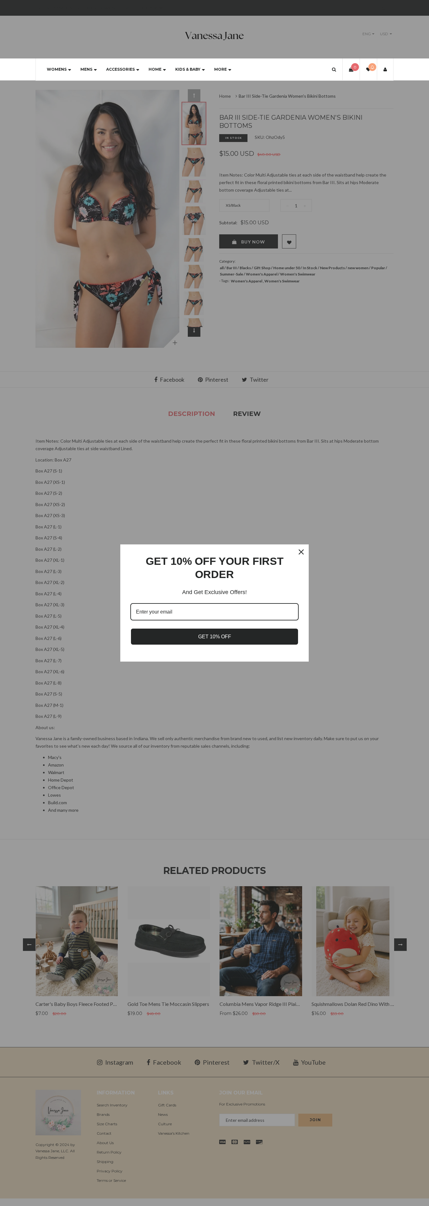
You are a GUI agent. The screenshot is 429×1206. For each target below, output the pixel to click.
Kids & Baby (187, 69)
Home (155, 69)
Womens (57, 69)
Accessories (120, 69)
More (220, 69)
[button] (334, 69)
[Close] (301, 551)
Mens (86, 69)
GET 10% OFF (214, 636)
